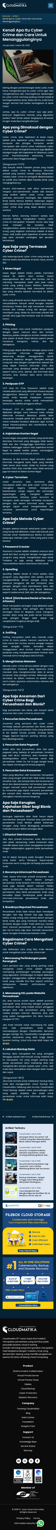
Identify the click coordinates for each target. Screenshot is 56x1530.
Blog (28, 1413)
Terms (36, 1518)
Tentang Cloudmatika (28, 1408)
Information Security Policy (28, 1523)
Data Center (28, 1417)
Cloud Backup (28, 1388)
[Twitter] (31, 1461)
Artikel (15, 16)
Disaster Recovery (28, 1397)
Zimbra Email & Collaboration (28, 1371)
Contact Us (28, 1437)
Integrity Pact (28, 1426)
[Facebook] (37, 1461)
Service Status (28, 1446)
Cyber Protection (28, 1393)
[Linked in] (18, 1461)
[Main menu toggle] (50, 5)
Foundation (28, 1421)
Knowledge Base (28, 1441)
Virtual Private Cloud (28, 1379)
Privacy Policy (23, 1518)
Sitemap (28, 1450)
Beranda (6, 16)
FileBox (28, 1384)
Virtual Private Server (28, 1375)
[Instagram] (24, 1461)
